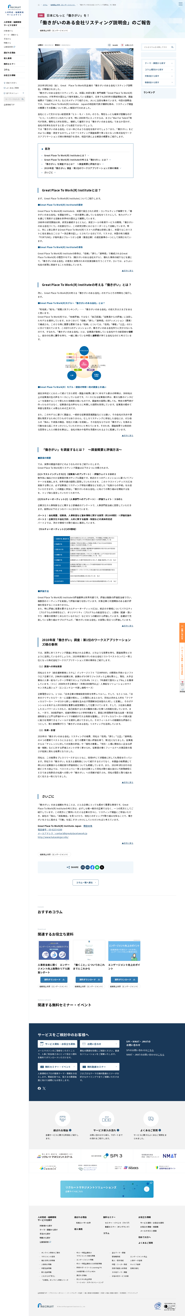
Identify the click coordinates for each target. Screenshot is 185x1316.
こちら (150, 1050)
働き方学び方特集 (48, 1260)
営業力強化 (134, 1268)
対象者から (8, 30)
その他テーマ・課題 (119, 1272)
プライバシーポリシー (57, 1293)
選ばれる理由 (9, 52)
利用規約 (123, 1293)
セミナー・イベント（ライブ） (118, 1222)
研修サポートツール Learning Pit (89, 1267)
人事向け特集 (46, 1264)
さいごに (48, 172)
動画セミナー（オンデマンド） (118, 1227)
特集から (7, 43)
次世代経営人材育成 (119, 1268)
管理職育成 (116, 1256)
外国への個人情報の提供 (109, 1293)
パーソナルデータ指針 (75, 1293)
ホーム (39, 5)
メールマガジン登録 (148, 1231)
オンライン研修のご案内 (50, 1252)
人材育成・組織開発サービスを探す (12, 23)
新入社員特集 (46, 1272)
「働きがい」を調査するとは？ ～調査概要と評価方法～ (72, 163)
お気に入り (129, 45)
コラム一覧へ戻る (84, 882)
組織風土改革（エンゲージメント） (63, 5)
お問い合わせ (94, 1044)
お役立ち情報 (9, 75)
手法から (7, 39)
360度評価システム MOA (86, 1271)
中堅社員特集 (46, 1268)
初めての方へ (11, 83)
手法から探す (45, 1233)
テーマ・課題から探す (155, 63)
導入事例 (8, 58)
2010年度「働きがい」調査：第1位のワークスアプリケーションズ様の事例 (81, 168)
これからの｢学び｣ (48, 1276)
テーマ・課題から (11, 34)
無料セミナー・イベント (58, 1066)
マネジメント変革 (48, 1256)
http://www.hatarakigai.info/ (53, 837)
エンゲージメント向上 (138, 1256)
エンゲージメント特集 (85, 1259)
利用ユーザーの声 (83, 1222)
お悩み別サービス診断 (120, 1276)
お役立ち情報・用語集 (149, 1227)
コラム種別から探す (154, 69)
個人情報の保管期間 (92, 1293)
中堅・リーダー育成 (119, 1264)
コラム (7, 69)
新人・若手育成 (118, 1260)
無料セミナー (9, 64)
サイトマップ (133, 1293)
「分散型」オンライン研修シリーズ (54, 1280)
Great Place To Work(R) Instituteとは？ (65, 155)
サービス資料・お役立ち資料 (60, 1044)
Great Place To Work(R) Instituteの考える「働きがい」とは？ (76, 159)
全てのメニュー (12, 93)
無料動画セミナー (96, 1066)
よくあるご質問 (12, 88)
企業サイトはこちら (91, 1189)
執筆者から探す (152, 82)
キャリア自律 (135, 1264)
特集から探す (45, 1237)
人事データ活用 (136, 1260)
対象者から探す (152, 75)
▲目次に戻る (127, 270)
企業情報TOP (9, 104)
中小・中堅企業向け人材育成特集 (89, 1263)
